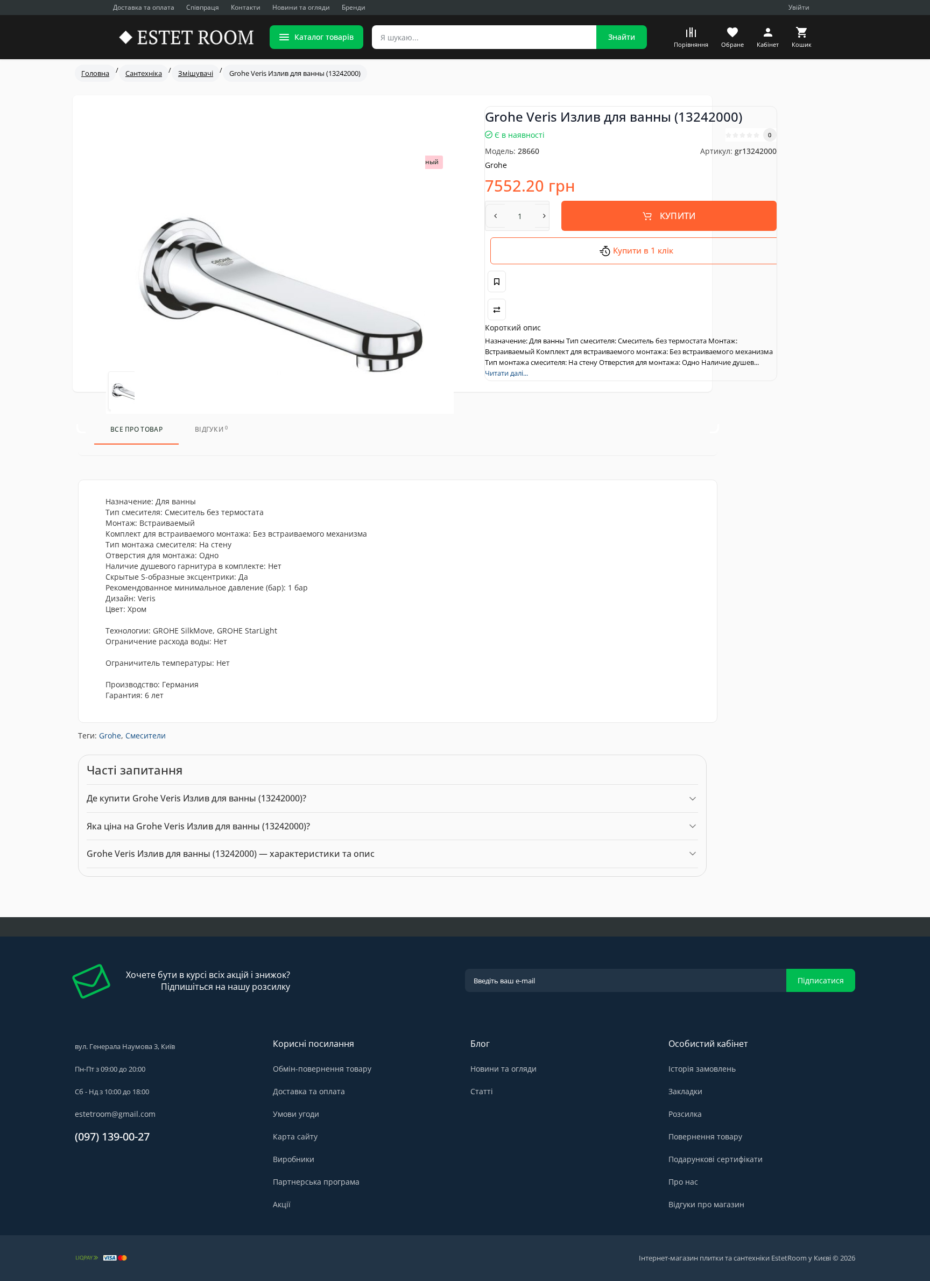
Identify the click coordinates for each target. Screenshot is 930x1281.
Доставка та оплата (143, 7)
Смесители (145, 735)
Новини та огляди (301, 7)
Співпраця (202, 7)
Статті (481, 1091)
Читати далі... (506, 373)
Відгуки (211, 429)
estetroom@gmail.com (115, 1114)
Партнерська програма (316, 1182)
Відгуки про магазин (706, 1204)
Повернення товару (705, 1136)
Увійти (798, 7)
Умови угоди (296, 1114)
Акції (282, 1204)
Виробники (293, 1159)
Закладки (685, 1091)
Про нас (683, 1182)
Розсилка (685, 1114)
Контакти (245, 7)
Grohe (110, 735)
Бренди (353, 7)
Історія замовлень (702, 1069)
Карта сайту (295, 1136)
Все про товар (136, 429)
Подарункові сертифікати (715, 1159)
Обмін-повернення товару (322, 1069)
